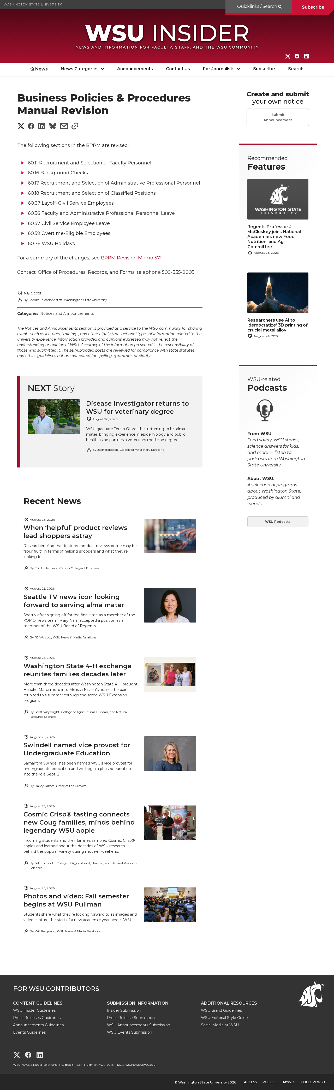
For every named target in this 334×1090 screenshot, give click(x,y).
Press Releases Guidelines (37, 1017)
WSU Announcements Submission (138, 1025)
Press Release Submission (131, 1017)
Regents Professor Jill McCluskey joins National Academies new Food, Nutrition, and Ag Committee (274, 236)
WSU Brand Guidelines (221, 1010)
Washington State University (33, 4)
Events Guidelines (29, 1032)
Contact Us (178, 68)
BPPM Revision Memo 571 (131, 258)
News (41, 69)
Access (250, 1082)
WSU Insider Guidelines (34, 1010)
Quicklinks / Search (257, 6)
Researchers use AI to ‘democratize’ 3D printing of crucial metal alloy (277, 325)
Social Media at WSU (220, 1025)
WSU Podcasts (277, 522)
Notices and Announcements (67, 313)
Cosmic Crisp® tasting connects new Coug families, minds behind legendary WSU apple (79, 822)
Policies (270, 1082)
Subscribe (313, 7)
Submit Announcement (278, 117)
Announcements (135, 68)
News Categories (80, 68)
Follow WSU (313, 1082)
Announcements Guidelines (38, 1025)
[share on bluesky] (53, 127)
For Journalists (219, 68)
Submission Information (138, 1003)
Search (295, 68)
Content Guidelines (38, 1003)
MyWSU (289, 1082)
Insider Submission (124, 1010)
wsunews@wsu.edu (141, 1065)
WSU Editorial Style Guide (224, 1017)
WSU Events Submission (129, 1032)
